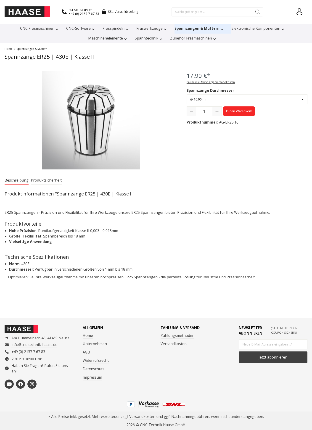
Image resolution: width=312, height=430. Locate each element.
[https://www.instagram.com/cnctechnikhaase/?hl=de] (32, 384)
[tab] (17, 180)
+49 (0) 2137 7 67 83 (84, 13)
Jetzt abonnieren (273, 357)
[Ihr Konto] (299, 12)
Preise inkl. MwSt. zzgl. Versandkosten (211, 82)
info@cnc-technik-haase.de (34, 344)
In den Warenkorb (239, 111)
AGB (86, 352)
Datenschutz (93, 368)
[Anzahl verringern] (191, 111)
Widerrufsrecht (96, 360)
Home (88, 335)
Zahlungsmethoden (177, 335)
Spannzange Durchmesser (210, 90)
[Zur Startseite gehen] (27, 11)
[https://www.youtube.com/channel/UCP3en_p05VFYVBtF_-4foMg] (9, 384)
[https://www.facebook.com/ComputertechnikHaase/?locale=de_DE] (20, 384)
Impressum (92, 377)
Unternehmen (95, 343)
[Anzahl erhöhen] (217, 111)
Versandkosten (174, 343)
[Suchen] (258, 11)
